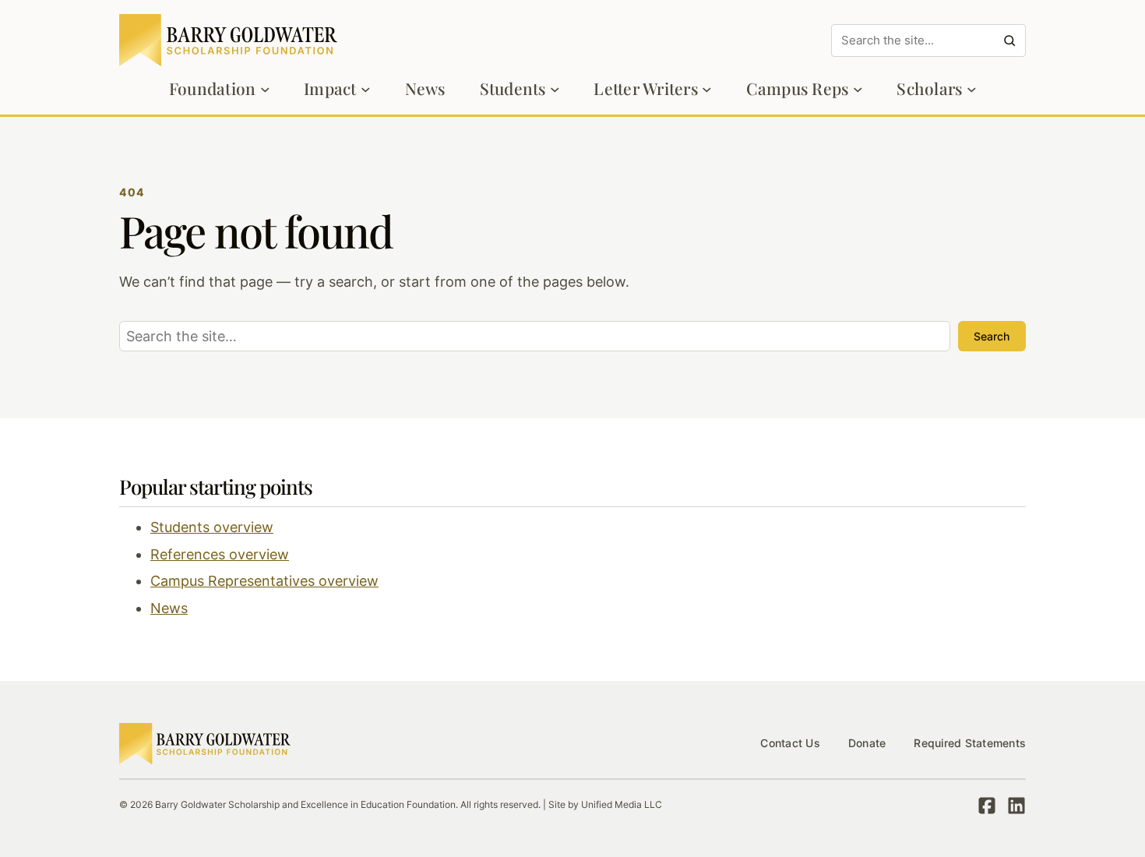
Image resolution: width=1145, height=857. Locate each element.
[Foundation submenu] (265, 89)
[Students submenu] (555, 89)
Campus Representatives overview (264, 581)
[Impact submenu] (366, 89)
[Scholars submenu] (972, 89)
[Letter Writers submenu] (707, 89)
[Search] (1009, 40)
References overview (219, 554)
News (169, 608)
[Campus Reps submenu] (858, 89)
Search (991, 336)
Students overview (211, 527)
